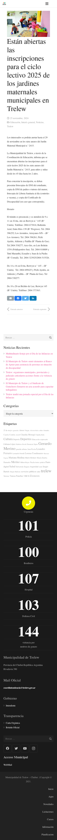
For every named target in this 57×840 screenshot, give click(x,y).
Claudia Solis (39, 435)
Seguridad (34, 466)
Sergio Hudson (15, 472)
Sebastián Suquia (23, 466)
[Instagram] (34, 748)
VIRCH (26, 476)
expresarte (44, 439)
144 (28, 631)
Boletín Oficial (12, 727)
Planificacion (47, 834)
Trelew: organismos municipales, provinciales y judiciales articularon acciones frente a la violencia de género (29, 375)
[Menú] (47, 3)
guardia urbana (21, 449)
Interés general (28, 122)
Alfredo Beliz (34, 430)
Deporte (16, 439)
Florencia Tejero (32, 444)
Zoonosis (35, 475)
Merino (15, 462)
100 (28, 551)
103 (28, 604)
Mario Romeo (30, 457)
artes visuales (44, 430)
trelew (46, 470)
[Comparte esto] (17, 298)
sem (40, 466)
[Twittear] (25, 298)
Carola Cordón (9, 434)
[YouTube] (25, 748)
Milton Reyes (25, 462)
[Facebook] (8, 748)
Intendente (10, 705)
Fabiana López (9, 444)
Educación (15, 122)
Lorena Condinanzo (34, 453)
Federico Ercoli (21, 444)
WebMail (8, 764)
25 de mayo (8, 430)
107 (28, 578)
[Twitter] (16, 748)
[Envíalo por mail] (10, 298)
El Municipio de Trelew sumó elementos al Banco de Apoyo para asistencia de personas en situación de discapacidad (29, 364)
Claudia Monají (28, 434)
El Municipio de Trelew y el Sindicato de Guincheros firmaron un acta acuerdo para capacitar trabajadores (29, 386)
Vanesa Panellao (16, 475)
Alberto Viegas (24, 430)
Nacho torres (34, 462)
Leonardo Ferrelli (18, 453)
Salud (12, 466)
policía (42, 462)
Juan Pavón (31, 449)
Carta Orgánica (13, 722)
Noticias (40, 122)
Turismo (6, 476)
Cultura (8, 439)
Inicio (50, 788)
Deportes (25, 439)
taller (38, 472)
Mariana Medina (16, 457)
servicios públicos (28, 471)
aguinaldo (16, 430)
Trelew (10, 126)
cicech (18, 435)
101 (28, 525)
